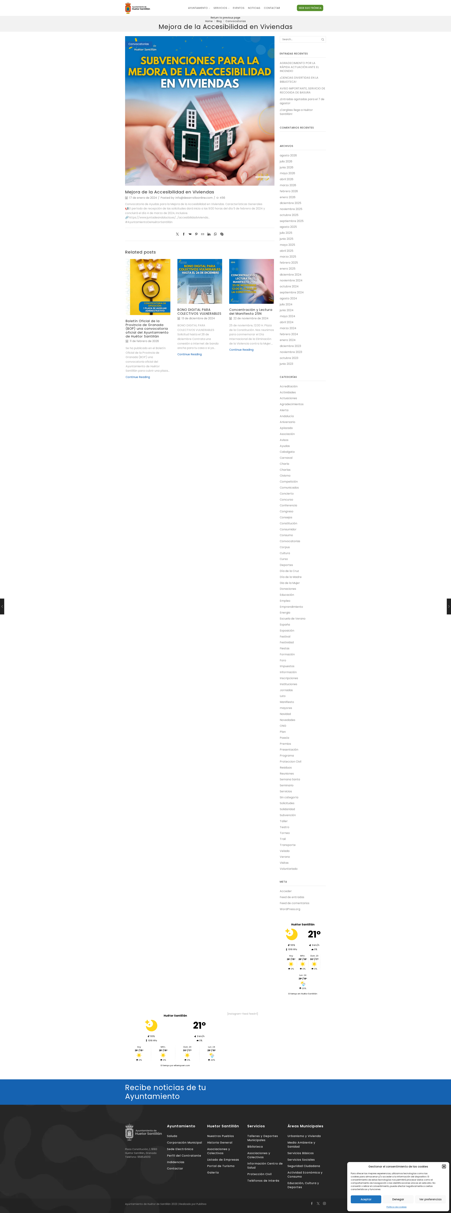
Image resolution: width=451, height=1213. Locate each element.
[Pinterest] (196, 234)
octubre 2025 (289, 215)
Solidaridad (287, 809)
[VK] (190, 234)
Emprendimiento (291, 607)
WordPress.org (290, 909)
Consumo (286, 535)
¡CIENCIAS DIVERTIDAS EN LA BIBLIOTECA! (299, 80)
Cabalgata (287, 452)
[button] (444, 1166)
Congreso (286, 511)
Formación (287, 654)
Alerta (284, 410)
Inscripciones (289, 678)
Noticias (254, 8)
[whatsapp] (215, 234)
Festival (285, 637)
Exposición (287, 631)
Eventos (239, 8)
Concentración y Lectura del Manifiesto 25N (250, 311)
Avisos (284, 440)
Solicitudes (287, 803)
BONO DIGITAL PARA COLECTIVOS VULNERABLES (199, 311)
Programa (287, 756)
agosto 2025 (288, 227)
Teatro (284, 827)
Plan (283, 732)
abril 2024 (287, 322)
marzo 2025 (288, 257)
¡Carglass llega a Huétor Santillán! (296, 112)
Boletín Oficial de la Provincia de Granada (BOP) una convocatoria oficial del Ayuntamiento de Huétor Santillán (147, 329)
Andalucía (287, 416)
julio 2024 (286, 304)
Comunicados (289, 488)
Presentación (289, 750)
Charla (284, 464)
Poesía (284, 738)
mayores (286, 708)
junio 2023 (286, 364)
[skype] (221, 234)
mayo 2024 (287, 316)
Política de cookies (397, 1206)
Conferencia (288, 505)
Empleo (285, 601)
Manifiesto (287, 702)
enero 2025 (287, 269)
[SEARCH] (322, 39)
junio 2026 (286, 167)
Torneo (285, 833)
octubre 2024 (289, 286)
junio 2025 (286, 239)
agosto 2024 (288, 298)
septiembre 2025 (292, 221)
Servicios (220, 8)
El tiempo (165, 1065)
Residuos (286, 768)
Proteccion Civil (290, 762)
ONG (283, 726)
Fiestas (284, 648)
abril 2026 (286, 179)
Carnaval (286, 458)
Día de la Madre (291, 577)
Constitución (288, 523)
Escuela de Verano (292, 619)
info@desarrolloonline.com (194, 198)
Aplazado (286, 428)
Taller (284, 821)
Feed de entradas (292, 897)
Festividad (287, 642)
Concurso (286, 500)
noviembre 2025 (291, 209)
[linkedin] (209, 234)
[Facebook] (184, 234)
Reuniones (287, 774)
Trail (283, 839)
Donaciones (288, 589)
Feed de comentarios (294, 903)
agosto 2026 (288, 155)
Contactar (272, 8)
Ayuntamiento (198, 8)
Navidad (285, 714)
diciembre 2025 (290, 203)
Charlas (285, 470)
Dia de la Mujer (290, 583)
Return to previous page (225, 17)
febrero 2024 (289, 334)
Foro (283, 660)
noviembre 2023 (291, 352)
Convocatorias (236, 21)
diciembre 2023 (290, 346)
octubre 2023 (289, 358)
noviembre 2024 (291, 280)
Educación (287, 595)
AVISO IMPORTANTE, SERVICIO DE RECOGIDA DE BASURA (302, 91)
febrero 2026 (289, 191)
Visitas (284, 863)
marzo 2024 (288, 328)
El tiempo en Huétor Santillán (302, 993)
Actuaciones (288, 398)
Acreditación (289, 386)
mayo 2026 (287, 173)
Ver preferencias (430, 1199)
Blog (219, 21)
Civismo (285, 476)
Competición (289, 482)
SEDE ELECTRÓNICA (310, 8)
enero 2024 (288, 340)
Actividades (288, 392)
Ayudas (285, 446)
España (285, 625)
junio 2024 (287, 310)
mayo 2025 (287, 245)
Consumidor (288, 529)
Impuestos (287, 666)
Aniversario (287, 422)
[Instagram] (324, 1203)
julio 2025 (286, 233)
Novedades (287, 720)
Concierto (287, 494)
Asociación (287, 434)
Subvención (288, 815)
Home (209, 21)
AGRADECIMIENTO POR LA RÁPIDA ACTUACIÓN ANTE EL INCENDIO (299, 67)
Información (288, 672)
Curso (284, 559)
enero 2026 (287, 197)
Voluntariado (289, 869)
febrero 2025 (289, 263)
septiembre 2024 (292, 292)
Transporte (288, 845)
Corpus (285, 547)
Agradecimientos (292, 404)
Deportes (286, 565)
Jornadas (286, 690)
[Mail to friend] (202, 234)
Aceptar (366, 1199)
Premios (285, 744)
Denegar (398, 1199)
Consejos (286, 517)
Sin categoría (289, 797)
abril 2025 (286, 251)
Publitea (201, 1204)
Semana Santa (290, 779)
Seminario (287, 785)
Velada (284, 851)
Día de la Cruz (289, 571)
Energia (285, 613)
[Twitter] (178, 234)
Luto (283, 696)
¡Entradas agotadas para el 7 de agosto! (302, 101)
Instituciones (288, 684)
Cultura (285, 553)
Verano (285, 857)
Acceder (286, 891)
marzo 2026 (288, 185)
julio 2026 (286, 161)
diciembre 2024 (290, 275)
